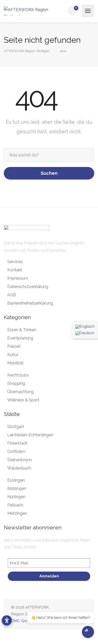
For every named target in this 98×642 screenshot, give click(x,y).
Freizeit (14, 346)
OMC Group (21, 621)
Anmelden (49, 576)
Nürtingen (16, 496)
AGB (11, 294)
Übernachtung (20, 391)
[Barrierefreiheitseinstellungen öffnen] (7, 620)
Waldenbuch (19, 468)
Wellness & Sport (23, 400)
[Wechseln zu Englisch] (85, 326)
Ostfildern (16, 451)
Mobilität (15, 363)
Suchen (49, 173)
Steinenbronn (19, 459)
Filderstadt (17, 443)
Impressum (17, 278)
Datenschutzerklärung (27, 286)
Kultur (12, 354)
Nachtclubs (18, 375)
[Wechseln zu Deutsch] (85, 333)
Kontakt (14, 270)
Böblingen (16, 488)
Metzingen (17, 513)
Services (15, 261)
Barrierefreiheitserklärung (30, 303)
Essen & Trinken (21, 329)
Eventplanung (20, 338)
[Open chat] (88, 632)
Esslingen (16, 480)
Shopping (16, 383)
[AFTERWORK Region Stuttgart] (27, 11)
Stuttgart (15, 426)
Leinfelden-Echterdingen (30, 435)
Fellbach (15, 505)
